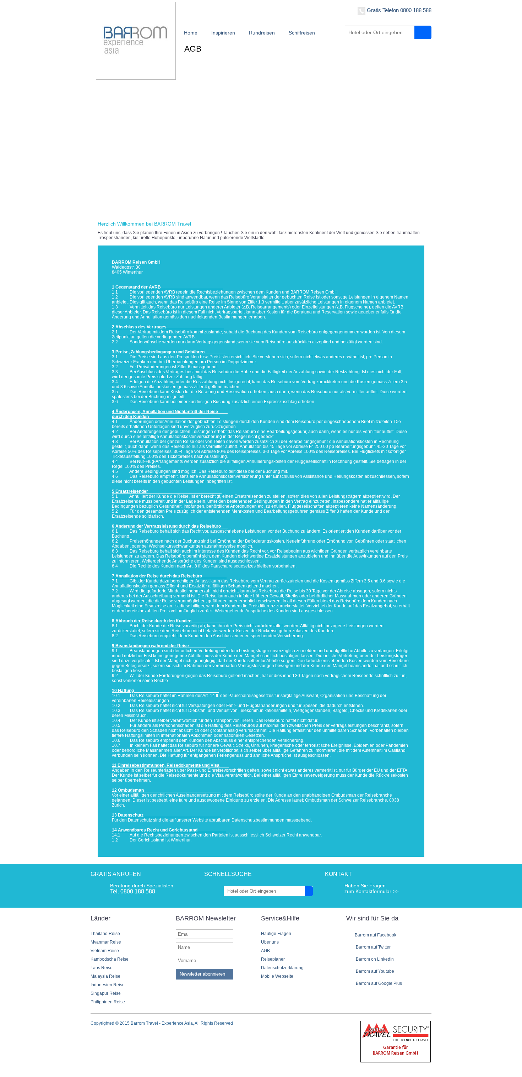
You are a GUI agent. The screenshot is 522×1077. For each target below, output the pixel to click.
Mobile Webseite (277, 976)
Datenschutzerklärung (282, 967)
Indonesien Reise (108, 984)
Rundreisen (262, 33)
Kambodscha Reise (110, 959)
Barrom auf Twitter (373, 947)
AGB (265, 950)
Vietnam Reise (105, 950)
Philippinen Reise (108, 1001)
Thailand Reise (105, 933)
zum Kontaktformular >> (371, 891)
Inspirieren (223, 33)
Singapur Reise (106, 993)
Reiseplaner (273, 959)
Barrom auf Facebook (375, 935)
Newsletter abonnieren (202, 974)
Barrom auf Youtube (374, 971)
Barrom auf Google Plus (378, 983)
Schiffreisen (302, 33)
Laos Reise (102, 967)
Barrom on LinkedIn (374, 959)
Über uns (270, 942)
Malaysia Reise (105, 976)
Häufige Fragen (276, 933)
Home (190, 33)
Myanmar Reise (106, 942)
